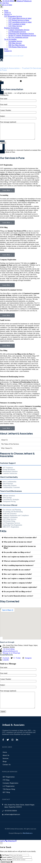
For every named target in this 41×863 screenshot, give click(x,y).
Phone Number (7, 859)
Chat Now (5, 3)
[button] (20, 537)
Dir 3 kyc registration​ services (18, 37)
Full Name (5, 855)
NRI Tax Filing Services (16, 45)
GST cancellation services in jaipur (20, 22)
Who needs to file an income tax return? (18, 542)
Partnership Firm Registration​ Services (21, 33)
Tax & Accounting (10, 39)
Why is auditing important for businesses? (19, 565)
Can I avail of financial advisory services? (18, 596)
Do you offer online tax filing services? (17, 552)
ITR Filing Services (14, 43)
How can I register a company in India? (18, 574)
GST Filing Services (15, 26)
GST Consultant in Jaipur (16, 24)
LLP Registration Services (17, 32)
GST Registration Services (13, 16)
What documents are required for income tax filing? (20, 547)
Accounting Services (15, 41)
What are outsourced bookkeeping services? (19, 561)
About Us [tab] (4, 440)
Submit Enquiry (6, 862)
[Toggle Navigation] (1, 7)
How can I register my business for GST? (18, 557)
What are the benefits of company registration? (20, 587)
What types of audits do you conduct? (17, 570)
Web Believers (27, 833)
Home (6, 10)
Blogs (6, 49)
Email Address (7, 857)
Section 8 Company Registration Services (22, 35)
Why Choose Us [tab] (6, 448)
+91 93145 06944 (8, 1)
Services (7, 14)
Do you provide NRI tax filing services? (18, 591)
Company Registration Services (18, 30)
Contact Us (8, 51)
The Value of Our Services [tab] (10, 444)
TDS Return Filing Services (17, 47)
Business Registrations (11, 28)
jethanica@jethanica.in (24, 1)
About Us (7, 12)
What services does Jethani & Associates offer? (20, 537)
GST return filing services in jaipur (19, 18)
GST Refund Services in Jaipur (18, 20)
